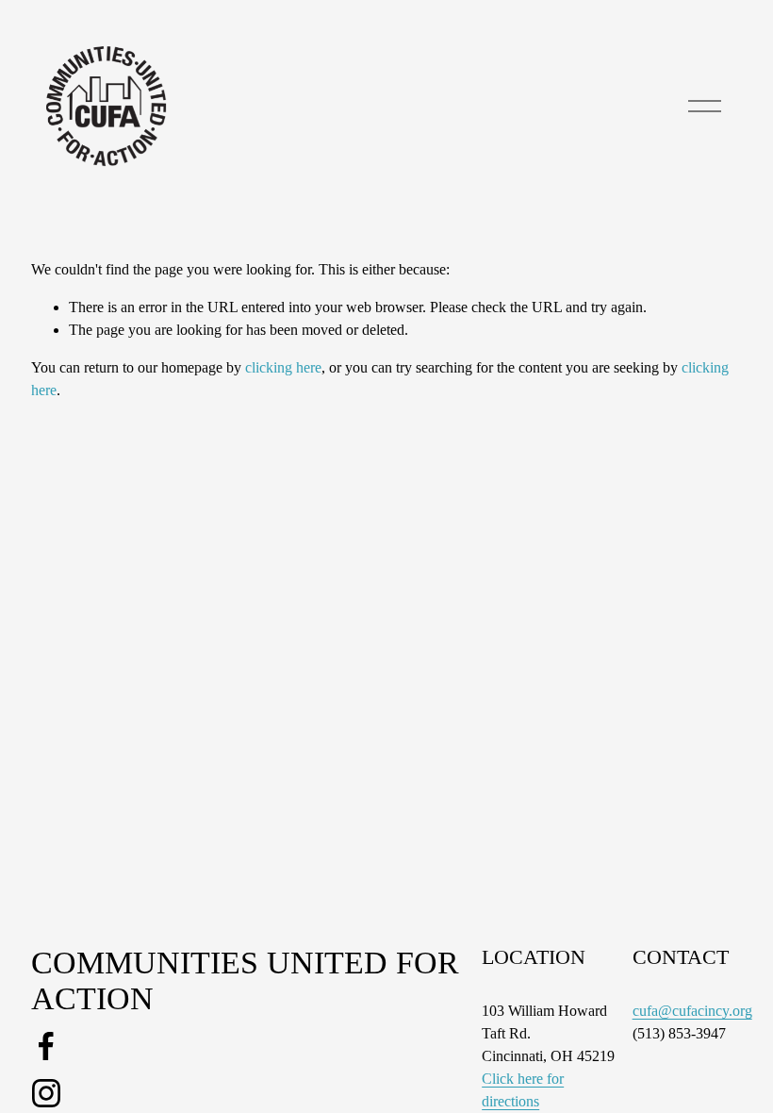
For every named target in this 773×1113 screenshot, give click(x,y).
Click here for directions (523, 1090)
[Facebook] (46, 1046)
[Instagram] (46, 1093)
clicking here (283, 367)
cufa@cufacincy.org (692, 1011)
